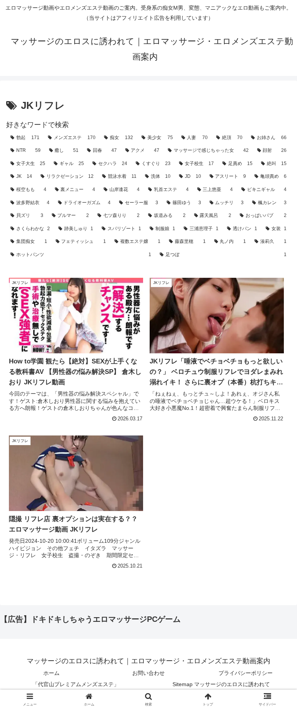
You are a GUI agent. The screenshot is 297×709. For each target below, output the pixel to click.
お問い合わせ (148, 673)
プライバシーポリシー (245, 673)
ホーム (51, 673)
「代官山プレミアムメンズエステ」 (75, 684)
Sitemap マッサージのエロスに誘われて (221, 684)
